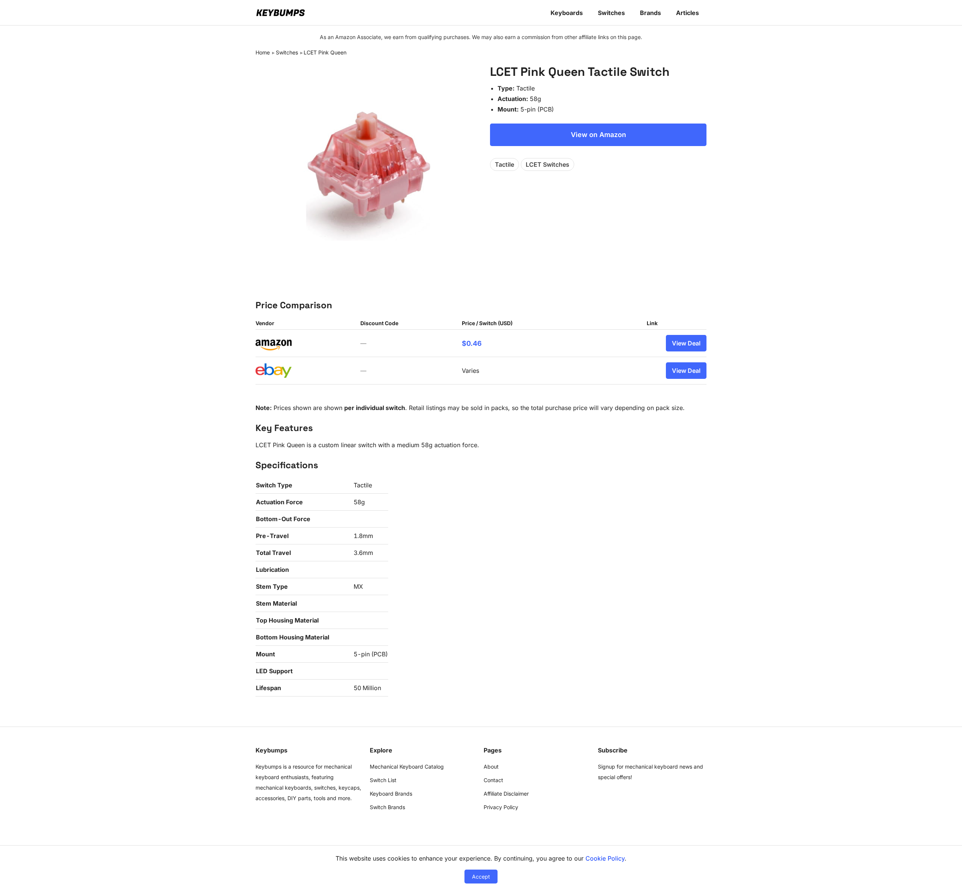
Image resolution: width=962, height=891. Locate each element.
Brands (650, 13)
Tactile (504, 164)
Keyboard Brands (391, 793)
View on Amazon (598, 135)
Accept (481, 876)
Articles (687, 13)
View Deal (686, 343)
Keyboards (567, 13)
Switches (611, 13)
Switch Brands (387, 807)
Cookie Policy (605, 858)
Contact (493, 780)
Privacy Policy (501, 807)
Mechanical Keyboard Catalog (407, 766)
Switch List (383, 780)
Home (263, 52)
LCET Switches (547, 164)
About (491, 766)
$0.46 (472, 343)
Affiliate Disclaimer (506, 793)
